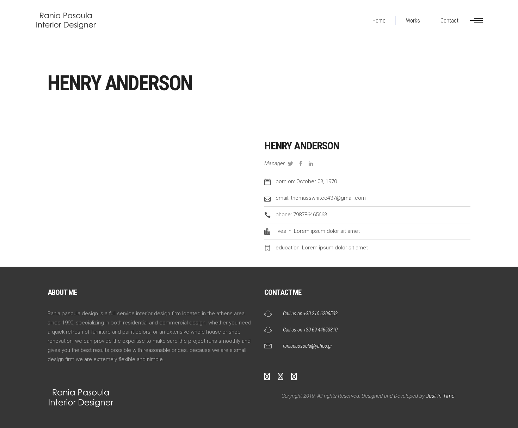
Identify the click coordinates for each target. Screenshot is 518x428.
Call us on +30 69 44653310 (310, 330)
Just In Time (440, 396)
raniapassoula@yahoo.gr (307, 346)
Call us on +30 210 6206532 (310, 313)
